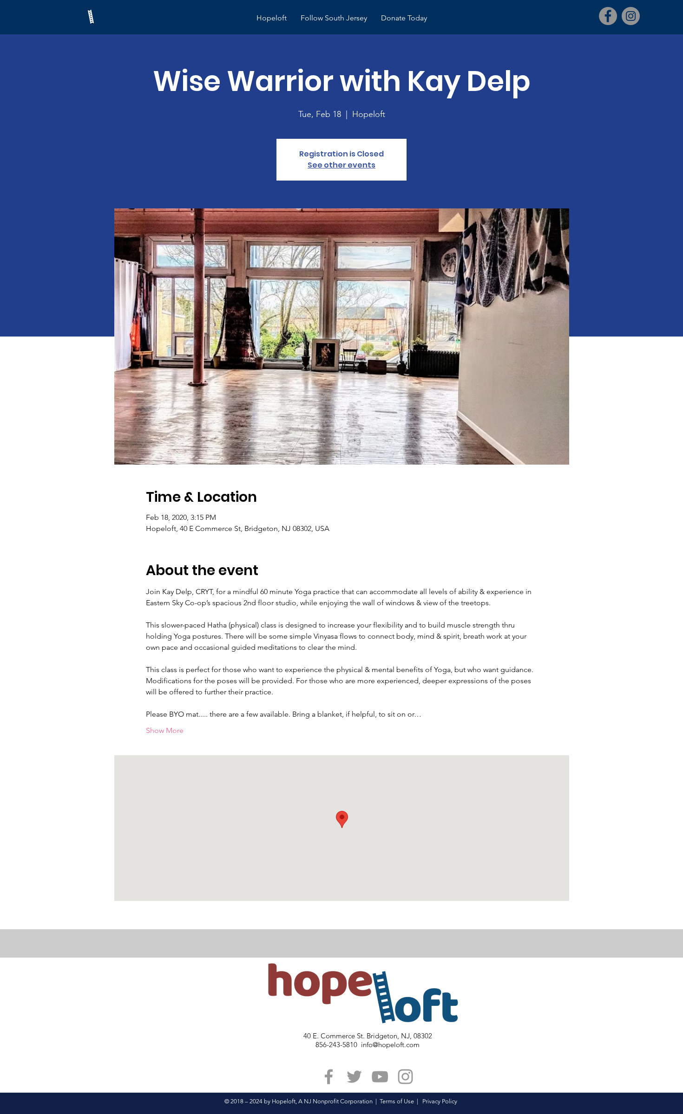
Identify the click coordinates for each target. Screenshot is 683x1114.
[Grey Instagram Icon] (405, 1077)
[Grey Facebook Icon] (329, 1077)
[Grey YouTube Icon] (380, 1077)
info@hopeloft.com (390, 1044)
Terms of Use (397, 1101)
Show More (165, 730)
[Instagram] (631, 16)
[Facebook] (608, 16)
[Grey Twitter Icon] (354, 1077)
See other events (341, 165)
